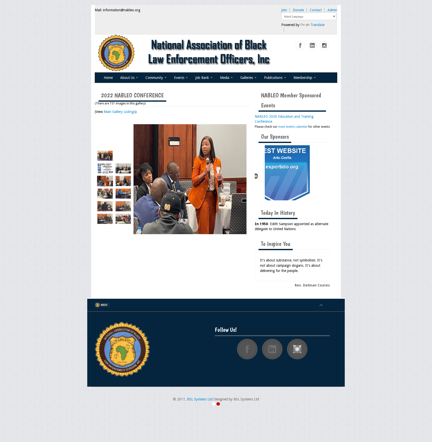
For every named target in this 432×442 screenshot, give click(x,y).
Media (225, 78)
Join (284, 10)
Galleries (247, 78)
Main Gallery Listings (119, 112)
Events (179, 78)
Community (155, 78)
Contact (316, 10)
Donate (298, 10)
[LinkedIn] (312, 46)
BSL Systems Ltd (199, 399)
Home (108, 78)
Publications (274, 78)
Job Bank (202, 78)
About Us (128, 78)
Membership (303, 78)
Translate (317, 25)
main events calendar (293, 126)
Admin (332, 10)
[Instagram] (324, 46)
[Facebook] (300, 46)
